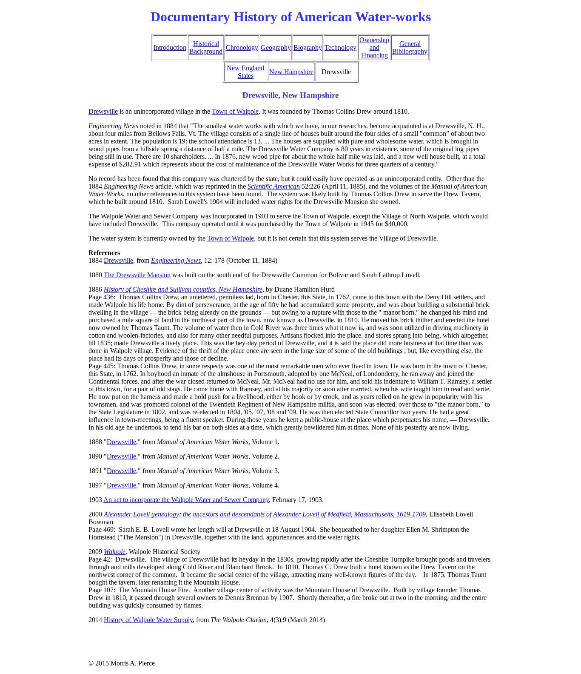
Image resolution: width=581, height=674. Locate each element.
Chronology (242, 47)
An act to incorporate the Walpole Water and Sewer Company (186, 499)
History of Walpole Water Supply (148, 619)
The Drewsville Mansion (137, 274)
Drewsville (103, 111)
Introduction (170, 47)
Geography (276, 47)
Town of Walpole (235, 111)
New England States (245, 71)
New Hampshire (291, 71)
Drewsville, (122, 456)
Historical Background (205, 47)
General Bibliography (409, 47)
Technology (340, 47)
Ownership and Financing (374, 47)
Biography (307, 47)
